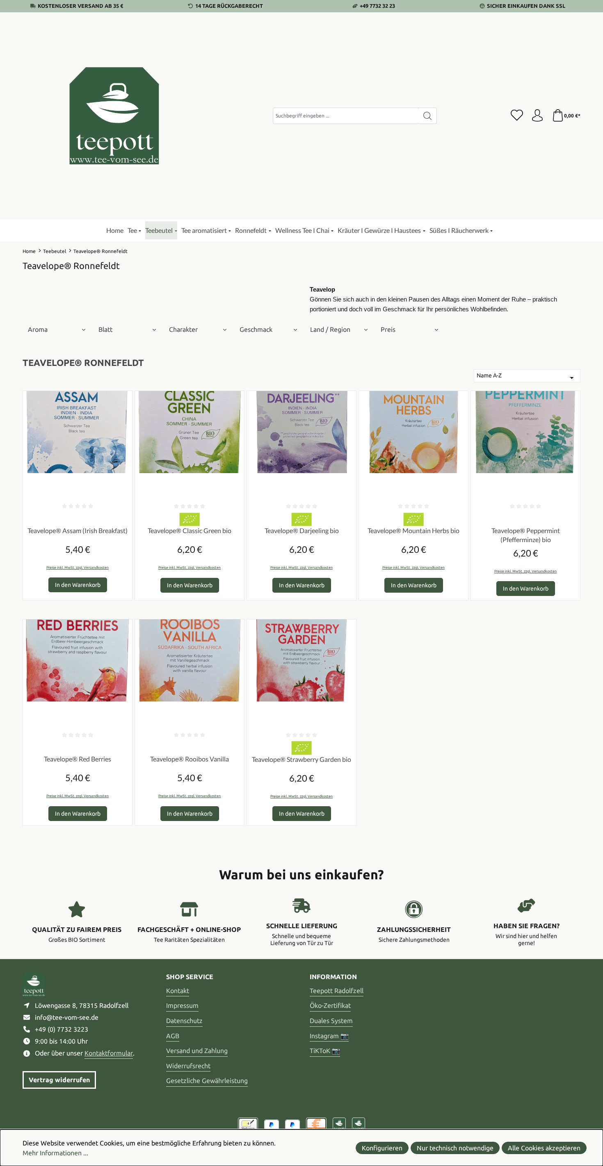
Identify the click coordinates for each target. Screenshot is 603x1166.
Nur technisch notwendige (455, 1148)
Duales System (331, 1020)
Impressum (182, 1005)
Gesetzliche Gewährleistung (207, 1080)
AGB (172, 1036)
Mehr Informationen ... (55, 1153)
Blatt (105, 329)
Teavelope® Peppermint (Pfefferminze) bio (525, 535)
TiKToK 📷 (325, 1050)
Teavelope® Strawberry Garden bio (301, 759)
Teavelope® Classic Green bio (189, 530)
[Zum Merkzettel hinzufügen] (124, 399)
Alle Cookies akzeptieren (544, 1148)
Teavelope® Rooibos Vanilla (189, 759)
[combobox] (346, 116)
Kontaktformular (109, 1053)
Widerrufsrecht (188, 1065)
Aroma (38, 329)
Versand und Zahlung (197, 1050)
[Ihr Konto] (537, 115)
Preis (388, 329)
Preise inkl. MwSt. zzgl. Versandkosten (77, 568)
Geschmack (256, 329)
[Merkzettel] (517, 115)
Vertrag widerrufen (59, 1079)
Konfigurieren (382, 1148)
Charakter (183, 329)
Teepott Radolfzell (336, 990)
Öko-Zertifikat (330, 1005)
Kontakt (177, 990)
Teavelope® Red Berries (77, 759)
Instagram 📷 (329, 1036)
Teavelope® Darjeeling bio (302, 530)
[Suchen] (427, 116)
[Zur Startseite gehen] (115, 116)
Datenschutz (184, 1020)
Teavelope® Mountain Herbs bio (413, 530)
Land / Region (330, 329)
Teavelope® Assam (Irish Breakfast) (77, 530)
